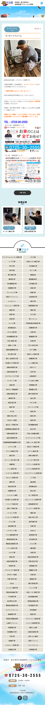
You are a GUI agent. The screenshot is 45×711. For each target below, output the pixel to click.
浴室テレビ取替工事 (33, 354)
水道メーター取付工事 (33, 442)
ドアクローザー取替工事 (12, 570)
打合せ (12, 583)
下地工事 (12, 636)
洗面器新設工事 (33, 305)
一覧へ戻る (22, 192)
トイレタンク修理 (12, 495)
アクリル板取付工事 (12, 451)
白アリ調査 (33, 350)
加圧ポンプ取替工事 (33, 447)
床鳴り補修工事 (33, 455)
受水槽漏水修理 (33, 425)
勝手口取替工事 (33, 394)
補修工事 (12, 310)
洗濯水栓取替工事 (12, 367)
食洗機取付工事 (12, 632)
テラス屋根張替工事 (12, 535)
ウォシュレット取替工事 (12, 305)
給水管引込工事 (12, 601)
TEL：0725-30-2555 (15, 122)
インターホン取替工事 (12, 473)
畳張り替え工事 (12, 416)
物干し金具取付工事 (12, 358)
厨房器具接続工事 (33, 601)
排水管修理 (33, 610)
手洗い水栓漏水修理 (33, 433)
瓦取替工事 (12, 566)
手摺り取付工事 (33, 561)
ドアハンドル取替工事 (33, 464)
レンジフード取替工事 (33, 508)
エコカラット (12, 301)
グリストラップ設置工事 (33, 619)
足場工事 (12, 319)
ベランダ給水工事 (12, 548)
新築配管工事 (33, 336)
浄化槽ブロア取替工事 (12, 363)
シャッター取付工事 (33, 460)
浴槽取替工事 (33, 328)
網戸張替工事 (33, 522)
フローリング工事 (33, 407)
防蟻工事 (33, 292)
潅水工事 (33, 398)
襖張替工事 (12, 279)
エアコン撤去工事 (33, 451)
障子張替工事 (12, 275)
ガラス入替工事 (12, 332)
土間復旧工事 (12, 649)
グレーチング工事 (12, 292)
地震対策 (12, 464)
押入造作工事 (12, 354)
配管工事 (33, 614)
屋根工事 (12, 482)
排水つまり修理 (33, 636)
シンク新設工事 (33, 363)
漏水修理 (33, 482)
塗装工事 (12, 557)
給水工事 (33, 429)
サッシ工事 (12, 323)
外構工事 (33, 341)
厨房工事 (33, 420)
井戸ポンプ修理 (12, 574)
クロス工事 (12, 552)
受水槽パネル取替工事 (12, 499)
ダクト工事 (33, 270)
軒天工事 (12, 266)
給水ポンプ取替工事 (12, 425)
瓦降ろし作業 (33, 627)
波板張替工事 (12, 526)
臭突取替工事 (33, 535)
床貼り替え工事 (33, 517)
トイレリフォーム (33, 645)
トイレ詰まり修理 (33, 380)
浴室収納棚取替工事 (12, 350)
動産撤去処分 (33, 279)
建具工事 (12, 407)
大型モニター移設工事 (33, 261)
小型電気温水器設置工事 (12, 429)
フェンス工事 (33, 588)
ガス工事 (33, 257)
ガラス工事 (33, 402)
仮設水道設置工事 (12, 438)
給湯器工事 (12, 641)
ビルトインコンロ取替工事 (33, 499)
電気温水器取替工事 (12, 544)
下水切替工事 (12, 596)
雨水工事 (33, 491)
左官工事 (33, 372)
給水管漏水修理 (33, 596)
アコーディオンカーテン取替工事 (12, 257)
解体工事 (33, 416)
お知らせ (33, 530)
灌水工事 (33, 301)
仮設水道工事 (12, 402)
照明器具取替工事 (12, 539)
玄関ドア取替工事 (12, 508)
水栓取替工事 (33, 297)
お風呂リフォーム (12, 623)
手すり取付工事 (33, 345)
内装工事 (33, 552)
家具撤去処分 (12, 328)
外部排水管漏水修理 (12, 619)
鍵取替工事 (12, 398)
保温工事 (33, 288)
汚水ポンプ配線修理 (12, 389)
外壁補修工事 (33, 385)
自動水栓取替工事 (12, 372)
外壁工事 (33, 332)
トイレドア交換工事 (12, 504)
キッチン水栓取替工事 (33, 469)
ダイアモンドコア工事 (12, 376)
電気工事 (33, 310)
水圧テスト (33, 367)
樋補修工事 (33, 579)
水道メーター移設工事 (33, 592)
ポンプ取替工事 (33, 495)
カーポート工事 (12, 380)
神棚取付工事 (33, 570)
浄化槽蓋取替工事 (12, 336)
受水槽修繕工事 (12, 283)
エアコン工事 (12, 447)
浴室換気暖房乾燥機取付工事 (12, 442)
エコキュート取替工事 (12, 645)
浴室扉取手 (33, 376)
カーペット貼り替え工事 (12, 460)
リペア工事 (12, 261)
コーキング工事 (12, 513)
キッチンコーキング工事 (33, 438)
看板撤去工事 (33, 389)
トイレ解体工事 (12, 469)
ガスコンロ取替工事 (12, 477)
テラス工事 (12, 522)
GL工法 (12, 411)
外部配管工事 (12, 627)
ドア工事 (33, 477)
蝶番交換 (33, 275)
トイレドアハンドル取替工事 (33, 473)
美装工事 (12, 314)
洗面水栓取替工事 (33, 557)
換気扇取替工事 (33, 504)
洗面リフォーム (33, 641)
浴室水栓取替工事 (30, 228)
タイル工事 (33, 544)
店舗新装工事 (12, 288)
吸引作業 (12, 270)
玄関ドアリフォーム (12, 297)
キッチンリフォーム (12, 29)
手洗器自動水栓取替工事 (33, 323)
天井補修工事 (33, 266)
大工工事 (33, 314)
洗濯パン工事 (12, 345)
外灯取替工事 (33, 539)
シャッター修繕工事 (12, 588)
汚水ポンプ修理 (12, 420)
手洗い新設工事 (12, 341)
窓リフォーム (33, 319)
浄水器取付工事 (33, 605)
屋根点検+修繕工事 (12, 592)
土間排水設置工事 (33, 632)
